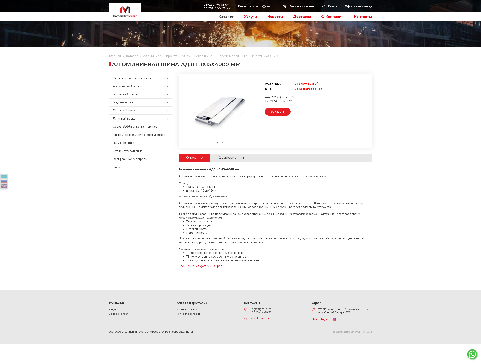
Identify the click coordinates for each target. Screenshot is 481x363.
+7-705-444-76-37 (217, 7)
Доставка (302, 17)
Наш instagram (322, 319)
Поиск (332, 6)
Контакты (363, 17)
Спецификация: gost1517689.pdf (200, 266)
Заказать (278, 111)
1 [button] (218, 142)
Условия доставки (188, 313)
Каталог (226, 17)
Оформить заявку (358, 6)
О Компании (332, 17)
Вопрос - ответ (118, 313)
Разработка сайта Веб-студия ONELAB (352, 331)
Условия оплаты (187, 309)
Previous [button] (189, 110)
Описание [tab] (194, 157)
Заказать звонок (302, 6)
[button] (168, 78)
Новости (275, 17)
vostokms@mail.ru (262, 6)
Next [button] (250, 110)
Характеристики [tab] (231, 157)
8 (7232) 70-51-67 (216, 4)
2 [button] (223, 142)
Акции (113, 309)
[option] (220, 111)
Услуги (250, 17)
